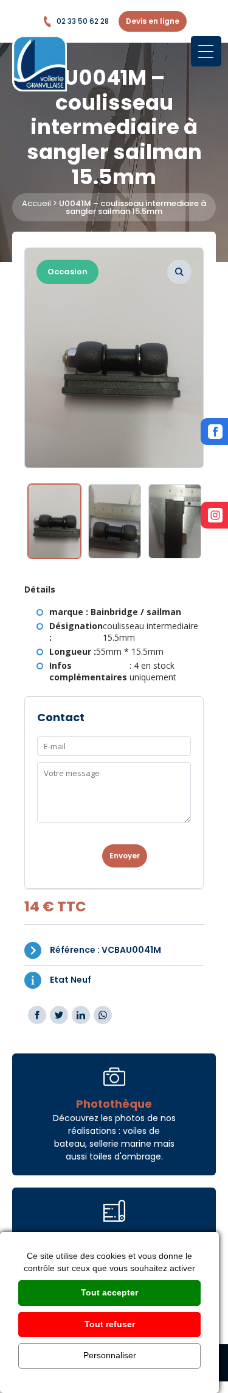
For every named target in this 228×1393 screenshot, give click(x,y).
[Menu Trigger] (206, 51)
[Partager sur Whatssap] (103, 1015)
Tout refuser (110, 1324)
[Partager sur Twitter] (59, 1015)
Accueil (36, 203)
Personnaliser (109, 1355)
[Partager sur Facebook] (37, 1015)
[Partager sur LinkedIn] (81, 1015)
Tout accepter (109, 1292)
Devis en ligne (152, 21)
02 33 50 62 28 (83, 21)
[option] (114, 358)
